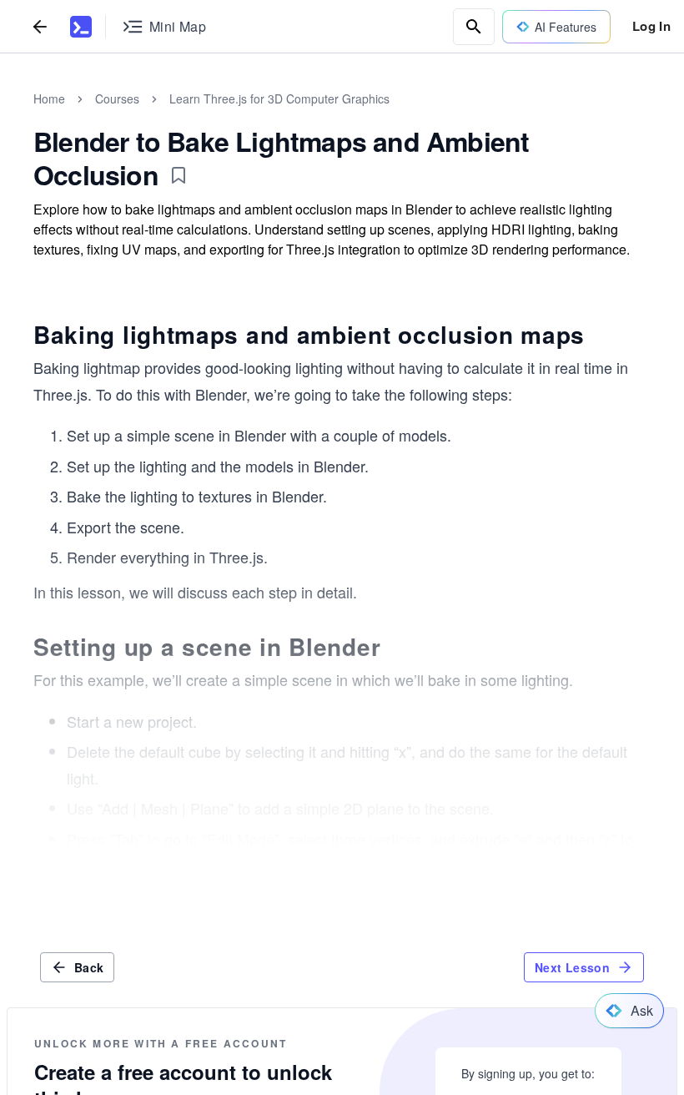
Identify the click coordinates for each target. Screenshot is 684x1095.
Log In (651, 26)
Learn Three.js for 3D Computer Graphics (279, 98)
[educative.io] (81, 27)
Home (49, 98)
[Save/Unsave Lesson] (178, 175)
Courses (117, 98)
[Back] (40, 26)
